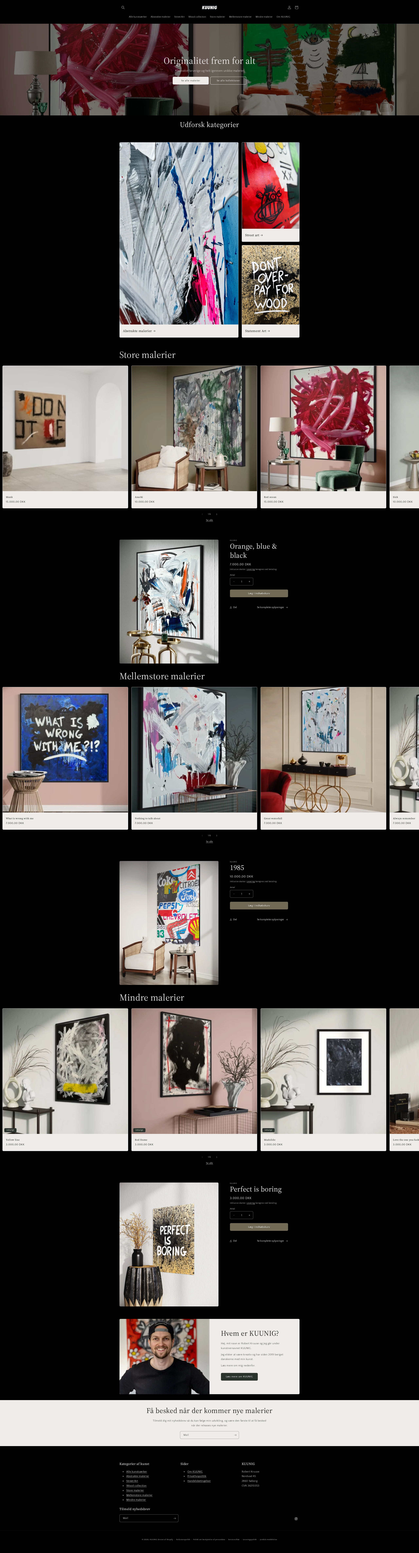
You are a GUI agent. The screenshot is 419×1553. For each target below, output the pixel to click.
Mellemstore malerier (139, 1495)
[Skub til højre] (216, 514)
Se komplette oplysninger (270, 607)
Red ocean (270, 497)
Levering (251, 569)
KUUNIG (153, 1540)
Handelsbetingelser (199, 1480)
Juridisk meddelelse (268, 1539)
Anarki (139, 497)
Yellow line (13, 1139)
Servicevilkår (234, 1539)
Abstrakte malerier (137, 331)
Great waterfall (273, 818)
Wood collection (136, 1485)
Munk (9, 497)
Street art (252, 235)
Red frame (141, 1139)
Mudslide (269, 1139)
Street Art (132, 1480)
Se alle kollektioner (228, 80)
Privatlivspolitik (196, 1476)
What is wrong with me (20, 818)
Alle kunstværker (136, 1471)
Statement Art (255, 331)
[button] (123, 7)
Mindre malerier (136, 1499)
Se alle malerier (190, 80)
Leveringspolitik (250, 1539)
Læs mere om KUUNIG (239, 1376)
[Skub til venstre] (202, 514)
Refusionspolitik (183, 1539)
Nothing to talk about (147, 818)
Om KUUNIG (195, 1471)
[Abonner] (235, 1435)
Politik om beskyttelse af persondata (209, 1539)
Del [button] (235, 607)
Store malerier (135, 1490)
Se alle (209, 520)
